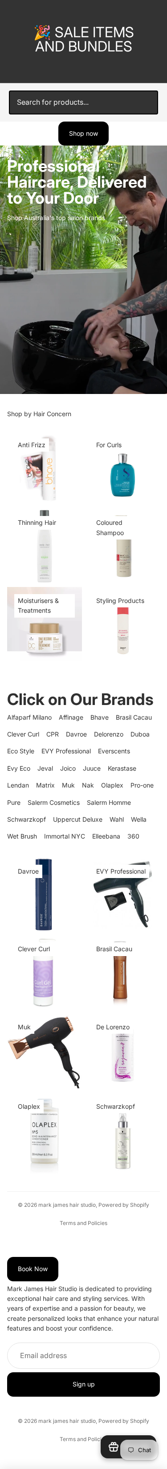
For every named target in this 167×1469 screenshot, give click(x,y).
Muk (68, 785)
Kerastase (122, 768)
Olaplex (112, 785)
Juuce (92, 768)
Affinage (71, 717)
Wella (139, 819)
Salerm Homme (109, 802)
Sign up (84, 1384)
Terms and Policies (83, 1223)
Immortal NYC (64, 836)
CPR (52, 734)
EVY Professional (66, 751)
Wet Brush (22, 836)
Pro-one (142, 785)
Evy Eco (18, 768)
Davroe (76, 734)
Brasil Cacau (134, 717)
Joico (68, 768)
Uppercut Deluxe (77, 819)
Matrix (45, 785)
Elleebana (106, 836)
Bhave (99, 717)
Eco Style (20, 751)
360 (133, 836)
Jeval (45, 768)
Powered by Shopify (123, 1204)
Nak (88, 785)
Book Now (33, 1269)
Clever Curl (23, 734)
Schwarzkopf (26, 819)
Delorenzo (108, 734)
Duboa (140, 734)
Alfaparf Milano (29, 717)
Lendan (18, 785)
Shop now (83, 133)
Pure (13, 802)
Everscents (114, 751)
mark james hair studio (67, 1204)
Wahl (117, 819)
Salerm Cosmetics (54, 802)
